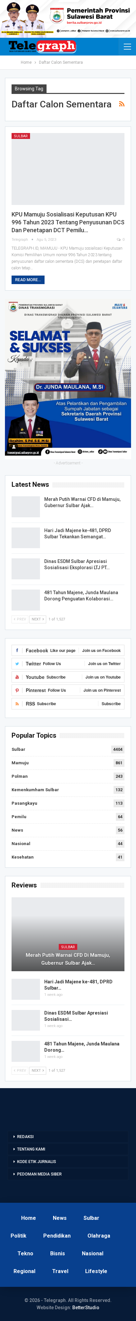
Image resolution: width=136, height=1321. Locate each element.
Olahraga (98, 1236)
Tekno (25, 1253)
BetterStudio (85, 1307)
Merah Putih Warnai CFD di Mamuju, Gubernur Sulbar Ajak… (68, 959)
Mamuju (20, 762)
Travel (60, 1271)
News (17, 830)
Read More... (28, 280)
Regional (24, 1271)
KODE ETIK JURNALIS (36, 1161)
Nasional (21, 843)
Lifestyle (96, 1271)
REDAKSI (25, 1136)
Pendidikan (57, 1236)
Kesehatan (23, 857)
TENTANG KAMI (31, 1149)
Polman (20, 776)
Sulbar (21, 136)
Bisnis (57, 1253)
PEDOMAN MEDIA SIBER (39, 1174)
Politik (18, 1236)
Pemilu (19, 816)
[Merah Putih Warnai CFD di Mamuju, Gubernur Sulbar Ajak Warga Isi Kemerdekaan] (26, 506)
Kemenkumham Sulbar (35, 789)
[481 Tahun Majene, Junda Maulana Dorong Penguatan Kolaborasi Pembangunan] (26, 600)
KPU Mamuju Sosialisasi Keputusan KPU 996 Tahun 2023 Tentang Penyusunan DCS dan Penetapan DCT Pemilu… (68, 222)
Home (28, 1218)
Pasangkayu (24, 803)
